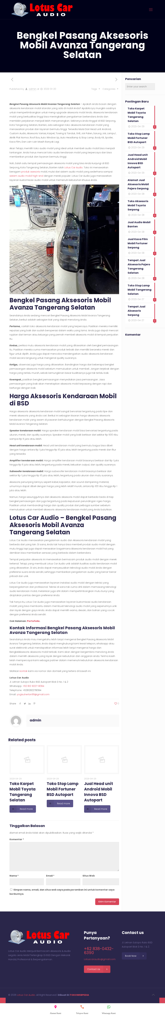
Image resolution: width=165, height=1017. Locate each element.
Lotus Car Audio (73, 167)
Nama (14, 875)
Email (50, 875)
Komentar (17, 839)
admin (32, 89)
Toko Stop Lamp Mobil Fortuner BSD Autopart (62, 789)
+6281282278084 (32, 690)
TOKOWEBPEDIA (79, 995)
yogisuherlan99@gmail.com (33, 694)
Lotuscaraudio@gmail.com (100, 959)
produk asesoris (30, 171)
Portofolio (33, 621)
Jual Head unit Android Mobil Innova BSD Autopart (98, 792)
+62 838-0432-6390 (99, 951)
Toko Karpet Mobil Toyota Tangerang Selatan (23, 792)
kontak (23, 671)
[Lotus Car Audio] (42, 9)
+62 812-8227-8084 (33, 686)
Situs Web (88, 875)
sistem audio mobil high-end (26, 175)
